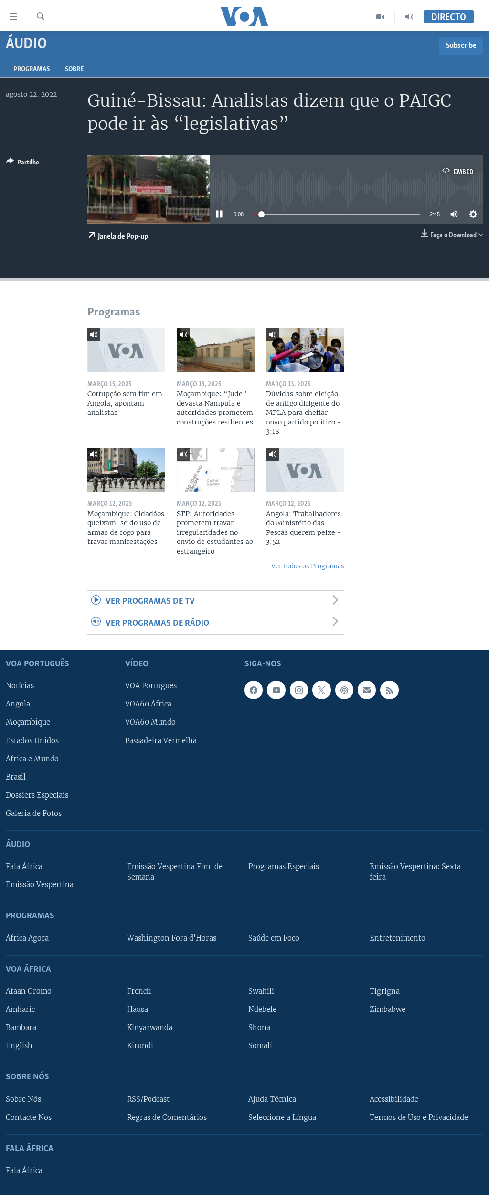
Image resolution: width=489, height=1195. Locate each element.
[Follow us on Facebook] (253, 690)
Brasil (16, 777)
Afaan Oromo (29, 991)
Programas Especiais (283, 866)
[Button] (22, 164)
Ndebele (262, 1009)
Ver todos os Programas (307, 566)
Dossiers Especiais (37, 795)
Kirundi (140, 1046)
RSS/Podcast (148, 1099)
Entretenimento (397, 938)
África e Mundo (32, 759)
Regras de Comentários (167, 1117)
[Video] (380, 17)
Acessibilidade (394, 1099)
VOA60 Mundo (150, 722)
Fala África (24, 866)
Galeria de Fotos (34, 813)
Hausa (137, 1009)
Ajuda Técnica (272, 1099)
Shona (259, 1027)
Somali (260, 1046)
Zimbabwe (387, 1009)
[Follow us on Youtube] (276, 690)
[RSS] (389, 690)
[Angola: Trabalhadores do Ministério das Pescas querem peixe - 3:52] (305, 470)
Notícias (20, 686)
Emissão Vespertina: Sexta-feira (417, 871)
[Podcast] (344, 690)
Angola (18, 704)
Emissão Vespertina (40, 884)
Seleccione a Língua (282, 1117)
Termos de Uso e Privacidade (419, 1117)
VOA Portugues (151, 686)
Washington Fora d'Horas (171, 938)
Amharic (20, 1009)
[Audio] (409, 17)
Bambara (21, 1027)
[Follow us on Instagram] (299, 690)
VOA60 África (148, 704)
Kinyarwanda (149, 1027)
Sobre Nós (23, 1099)
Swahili (261, 991)
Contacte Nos (29, 1117)
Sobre (74, 69)
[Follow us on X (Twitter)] (321, 690)
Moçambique (28, 722)
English (19, 1046)
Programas (31, 69)
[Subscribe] (367, 690)
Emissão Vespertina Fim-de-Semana (177, 871)
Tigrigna (385, 991)
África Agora (27, 938)
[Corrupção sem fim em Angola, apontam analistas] (126, 350)
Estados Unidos (32, 741)
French (139, 991)
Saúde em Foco (273, 938)
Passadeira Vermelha (161, 741)
